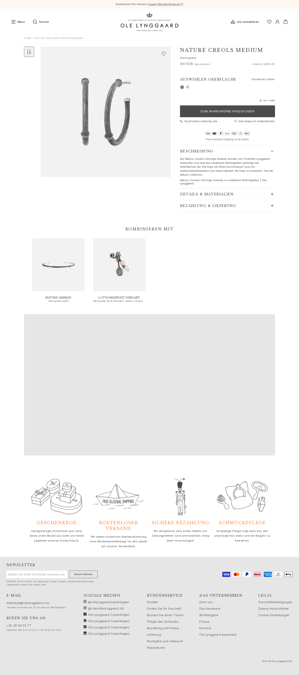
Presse (204, 621)
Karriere (205, 628)
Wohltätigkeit (208, 615)
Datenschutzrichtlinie (273, 608)
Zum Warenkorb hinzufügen (227, 111)
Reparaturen (156, 647)
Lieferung (154, 634)
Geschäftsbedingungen (275, 602)
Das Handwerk (210, 608)
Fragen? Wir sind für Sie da (164, 4)
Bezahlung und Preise (163, 628)
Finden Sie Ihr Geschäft (164, 608)
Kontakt (152, 602)
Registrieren (83, 574)
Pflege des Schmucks (163, 621)
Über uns (206, 602)
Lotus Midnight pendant (119, 297)
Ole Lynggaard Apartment (218, 634)
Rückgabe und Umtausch (165, 641)
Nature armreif (58, 297)
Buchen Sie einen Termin (165, 615)
